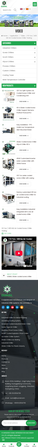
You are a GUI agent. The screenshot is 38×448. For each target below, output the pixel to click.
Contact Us (6, 362)
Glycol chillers (8, 61)
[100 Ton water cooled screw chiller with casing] (9, 181)
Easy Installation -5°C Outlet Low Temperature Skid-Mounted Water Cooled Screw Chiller (25, 127)
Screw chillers (8, 52)
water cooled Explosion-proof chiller (15, 333)
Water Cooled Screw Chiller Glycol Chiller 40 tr (26, 143)
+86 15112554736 (14, 393)
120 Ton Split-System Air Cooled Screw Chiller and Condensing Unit (26, 93)
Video (23, 36)
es (30, 9)
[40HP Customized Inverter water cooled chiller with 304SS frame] (9, 164)
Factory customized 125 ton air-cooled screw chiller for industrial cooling (26, 194)
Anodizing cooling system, (11, 321)
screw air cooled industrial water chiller (16, 324)
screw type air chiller (9, 327)
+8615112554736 (20, 403)
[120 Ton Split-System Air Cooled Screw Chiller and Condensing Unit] (9, 96)
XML (3, 438)
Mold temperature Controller (14, 79)
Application (14, 36)
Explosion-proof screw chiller (12, 330)
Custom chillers (9, 70)
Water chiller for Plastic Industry (13, 346)
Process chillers (9, 66)
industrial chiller (7, 343)
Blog (3, 371)
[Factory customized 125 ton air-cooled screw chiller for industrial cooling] (9, 198)
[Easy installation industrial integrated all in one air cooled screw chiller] (9, 215)
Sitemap (5, 368)
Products (5, 359)
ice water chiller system (10, 336)
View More (23, 102)
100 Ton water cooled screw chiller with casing (25, 176)
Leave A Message (19, 444)
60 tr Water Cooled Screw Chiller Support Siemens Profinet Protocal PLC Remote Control (26, 110)
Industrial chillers (9, 48)
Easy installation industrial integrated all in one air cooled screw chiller (26, 212)
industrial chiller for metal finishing (14, 317)
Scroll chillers (8, 57)
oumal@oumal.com (17, 398)
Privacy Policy (10, 438)
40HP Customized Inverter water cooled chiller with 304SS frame (26, 161)
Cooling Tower (8, 75)
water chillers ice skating (11, 340)
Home (5, 36)
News (3, 365)
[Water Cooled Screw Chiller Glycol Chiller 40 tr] (9, 148)
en (24, 9)
